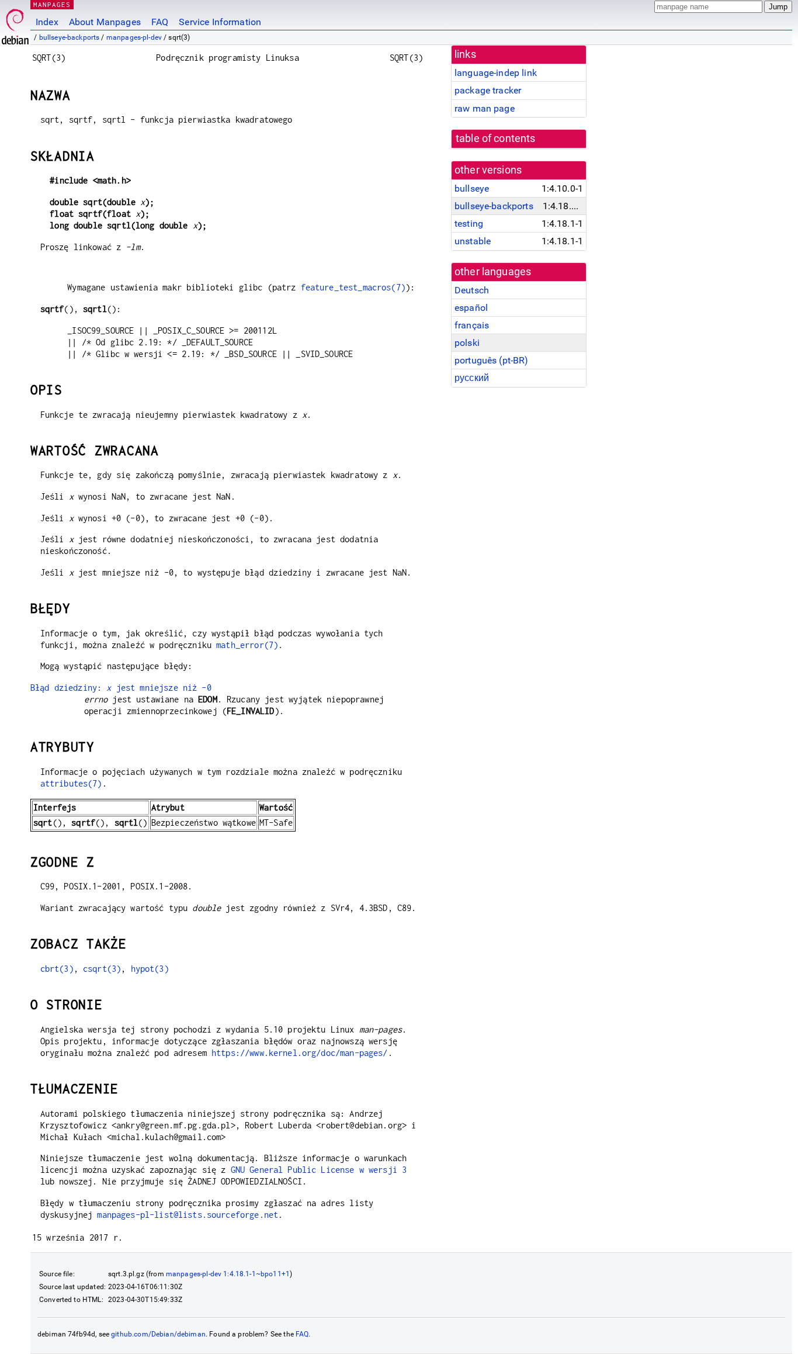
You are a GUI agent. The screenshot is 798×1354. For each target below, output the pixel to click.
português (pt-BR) (491, 360)
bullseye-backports (69, 37)
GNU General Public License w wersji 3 (319, 1170)
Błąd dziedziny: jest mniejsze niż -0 (120, 687)
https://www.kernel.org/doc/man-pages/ (299, 1053)
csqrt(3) (102, 969)
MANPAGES (52, 4)
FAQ (159, 21)
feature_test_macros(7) (353, 287)
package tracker (487, 90)
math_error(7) (247, 645)
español (471, 307)
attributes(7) (71, 783)
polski (467, 342)
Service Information (220, 21)
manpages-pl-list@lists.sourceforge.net (187, 1215)
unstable (472, 241)
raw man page (484, 108)
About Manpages (105, 21)
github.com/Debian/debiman (158, 1334)
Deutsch (471, 290)
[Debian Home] (15, 23)
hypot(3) (150, 969)
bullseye (471, 188)
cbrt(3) (57, 969)
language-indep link (495, 72)
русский (471, 377)
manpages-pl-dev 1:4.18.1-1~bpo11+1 (228, 1274)
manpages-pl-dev (134, 37)
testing (468, 223)
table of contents (496, 138)
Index (47, 21)
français (471, 325)
